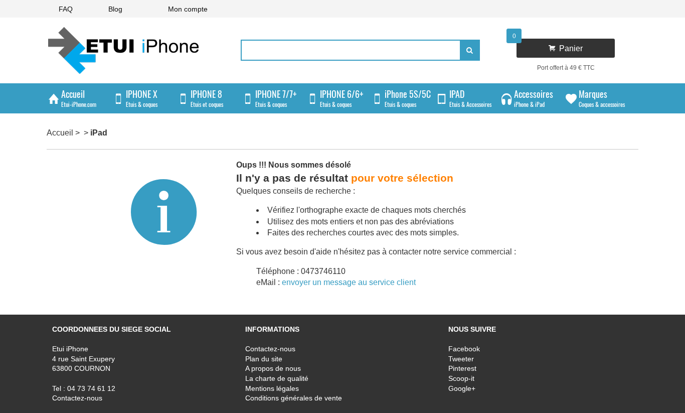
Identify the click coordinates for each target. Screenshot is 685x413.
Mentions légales (272, 388)
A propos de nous (273, 368)
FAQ (66, 9)
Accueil (60, 132)
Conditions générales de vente (293, 398)
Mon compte (188, 9)
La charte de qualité (276, 378)
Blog (115, 9)
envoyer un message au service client (349, 282)
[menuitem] (66, 9)
